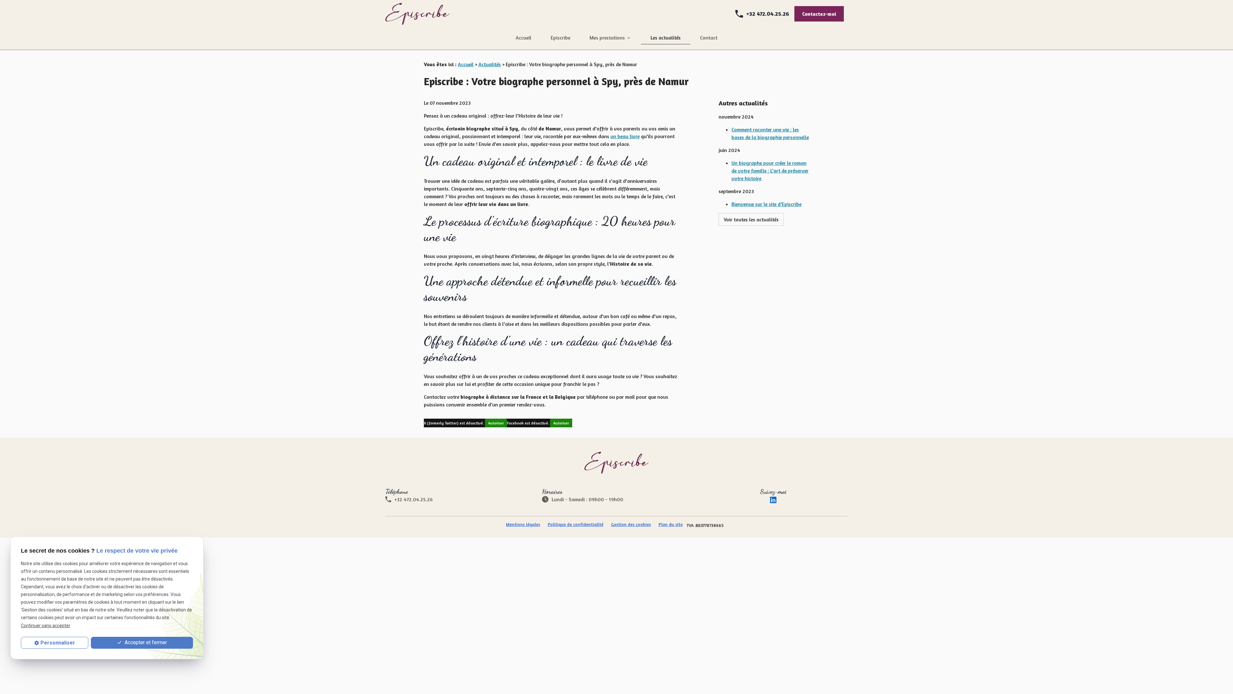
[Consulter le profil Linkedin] (773, 499)
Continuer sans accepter (45, 625)
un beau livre (625, 136)
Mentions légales (523, 524)
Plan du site (671, 524)
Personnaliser (57, 643)
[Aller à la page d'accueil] (417, 14)
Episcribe (560, 37)
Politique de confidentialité (575, 524)
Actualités (489, 64)
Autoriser (496, 423)
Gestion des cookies (631, 524)
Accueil (523, 37)
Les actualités (666, 37)
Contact (708, 37)
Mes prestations (607, 37)
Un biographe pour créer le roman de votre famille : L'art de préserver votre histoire (770, 171)
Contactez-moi (819, 14)
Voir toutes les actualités (751, 219)
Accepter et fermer (145, 642)
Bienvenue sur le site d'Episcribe (766, 204)
